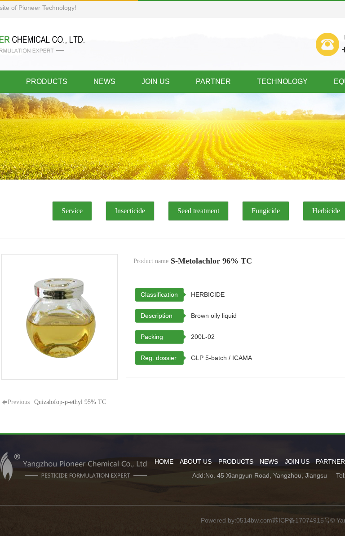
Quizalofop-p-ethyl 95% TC (70, 402)
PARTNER (213, 81)
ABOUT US (196, 461)
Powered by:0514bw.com (236, 520)
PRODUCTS (46, 81)
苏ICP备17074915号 (301, 520)
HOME (164, 461)
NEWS (104, 81)
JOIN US (156, 81)
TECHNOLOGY (282, 81)
